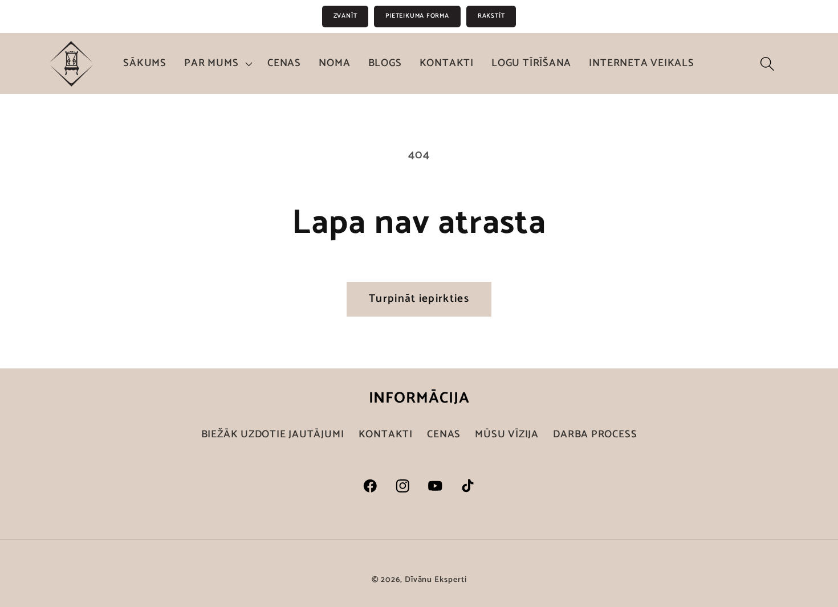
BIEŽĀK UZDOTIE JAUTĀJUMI (272, 434)
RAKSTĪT (491, 16)
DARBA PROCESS (595, 434)
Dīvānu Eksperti (436, 580)
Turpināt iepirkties (419, 299)
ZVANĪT (345, 16)
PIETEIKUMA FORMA (417, 16)
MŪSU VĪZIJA (507, 434)
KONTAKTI (386, 434)
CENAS (444, 434)
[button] (217, 63)
